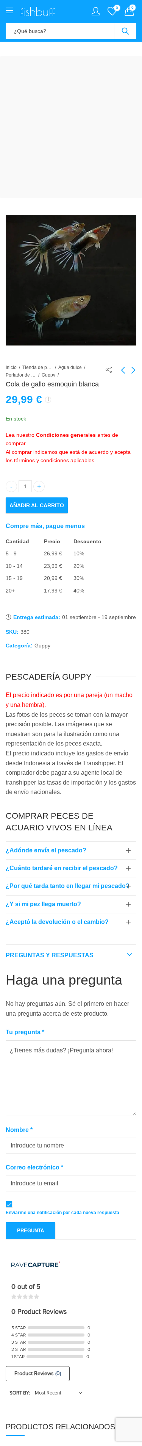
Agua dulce (70, 367)
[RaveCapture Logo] (35, 1265)
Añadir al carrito (36, 505)
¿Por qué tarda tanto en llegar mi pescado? (68, 886)
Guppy (48, 375)
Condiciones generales (66, 435)
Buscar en (125, 31)
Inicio (11, 367)
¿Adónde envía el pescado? (46, 850)
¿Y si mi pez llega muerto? (43, 904)
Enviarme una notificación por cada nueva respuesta (62, 1212)
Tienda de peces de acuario (37, 367)
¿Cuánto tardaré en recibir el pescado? (62, 868)
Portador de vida (21, 375)
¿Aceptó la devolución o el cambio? (57, 922)
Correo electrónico (34, 1167)
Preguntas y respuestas (50, 955)
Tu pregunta (25, 1032)
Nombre (19, 1130)
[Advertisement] (71, 127)
